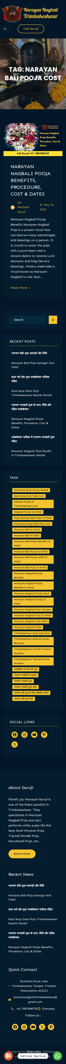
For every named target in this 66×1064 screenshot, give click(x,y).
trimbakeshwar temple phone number (31, 661)
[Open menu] (5, 29)
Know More (19, 288)
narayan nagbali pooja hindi (31, 593)
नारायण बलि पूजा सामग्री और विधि (29, 353)
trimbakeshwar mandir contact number (32, 651)
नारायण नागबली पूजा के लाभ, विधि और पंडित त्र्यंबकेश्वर (31, 407)
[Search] (53, 320)
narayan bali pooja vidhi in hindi (30, 559)
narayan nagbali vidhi (27, 627)
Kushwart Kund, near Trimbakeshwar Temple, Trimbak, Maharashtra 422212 (34, 986)
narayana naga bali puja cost (32, 523)
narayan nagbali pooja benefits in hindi (28, 585)
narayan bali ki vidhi (26, 535)
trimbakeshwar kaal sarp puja (32, 633)
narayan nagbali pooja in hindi (30, 601)
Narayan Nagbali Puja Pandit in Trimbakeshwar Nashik (31, 453)
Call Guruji (30, 29)
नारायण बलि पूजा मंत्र (23, 698)
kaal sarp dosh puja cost (29, 496)
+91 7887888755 (26, 1008)
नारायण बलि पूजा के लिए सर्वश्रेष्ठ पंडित (31, 692)
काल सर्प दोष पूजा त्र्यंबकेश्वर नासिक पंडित (30, 379)
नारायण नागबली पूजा (23, 681)
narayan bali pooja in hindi (31, 551)
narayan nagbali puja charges (32, 609)
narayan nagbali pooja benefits (28, 575)
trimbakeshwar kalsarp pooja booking (31, 641)
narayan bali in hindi (27, 529)
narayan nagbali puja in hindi (32, 615)
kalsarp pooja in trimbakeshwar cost (26, 503)
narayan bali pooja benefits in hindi (32, 543)
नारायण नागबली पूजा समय (25, 687)
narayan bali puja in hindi (30, 567)
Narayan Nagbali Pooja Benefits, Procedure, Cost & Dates (31, 180)
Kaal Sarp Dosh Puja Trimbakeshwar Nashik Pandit (31, 393)
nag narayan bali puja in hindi (33, 517)
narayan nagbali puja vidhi (30, 621)
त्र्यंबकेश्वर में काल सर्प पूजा (25, 669)
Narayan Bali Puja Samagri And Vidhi (32, 365)
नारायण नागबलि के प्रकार (25, 675)
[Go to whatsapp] (57, 1056)
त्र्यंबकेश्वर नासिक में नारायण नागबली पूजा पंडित (32, 439)
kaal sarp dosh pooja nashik (31, 490)
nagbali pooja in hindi (28, 511)
